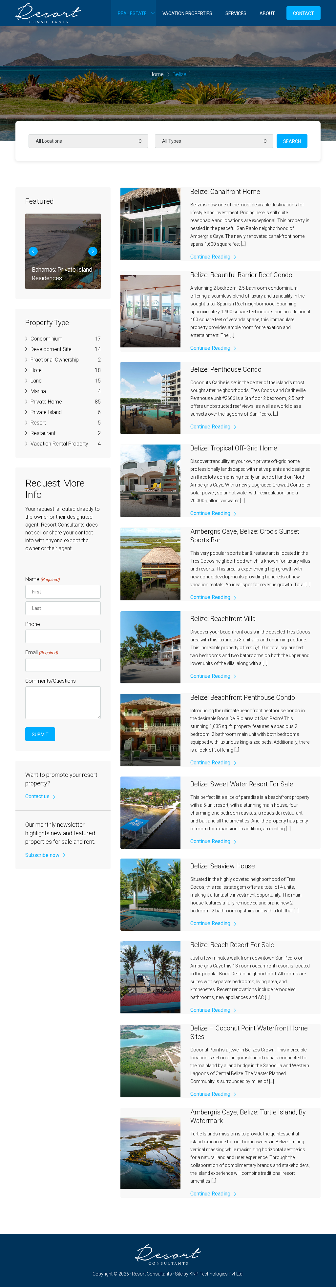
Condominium (46, 339)
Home (157, 74)
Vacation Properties (187, 13)
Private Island (46, 412)
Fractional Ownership (55, 360)
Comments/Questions (50, 681)
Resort (38, 423)
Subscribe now (42, 855)
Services (235, 13)
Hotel (37, 370)
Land (36, 381)
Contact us (37, 796)
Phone (32, 624)
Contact (303, 13)
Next (92, 251)
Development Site (51, 349)
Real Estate (132, 13)
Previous (33, 251)
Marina (38, 391)
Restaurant (43, 433)
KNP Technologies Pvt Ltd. (216, 1274)
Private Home (46, 402)
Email (41, 652)
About (267, 13)
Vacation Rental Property (59, 444)
